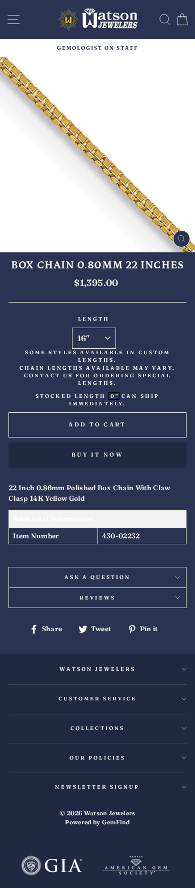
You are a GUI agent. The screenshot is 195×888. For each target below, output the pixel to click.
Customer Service (97, 698)
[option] (97, 48)
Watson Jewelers (98, 669)
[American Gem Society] (136, 866)
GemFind (116, 822)
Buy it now (98, 454)
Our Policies (98, 758)
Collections (97, 728)
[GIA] (51, 866)
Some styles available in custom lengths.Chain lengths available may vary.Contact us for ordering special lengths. (98, 367)
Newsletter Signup (97, 787)
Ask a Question (97, 577)
